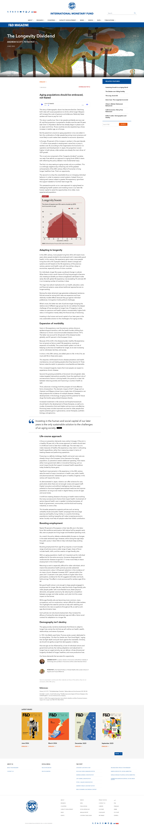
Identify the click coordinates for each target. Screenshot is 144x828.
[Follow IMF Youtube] (21, 12)
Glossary (101, 809)
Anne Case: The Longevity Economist (117, 100)
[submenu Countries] (56, 20)
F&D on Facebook (46, 768)
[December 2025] (85, 726)
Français (116, 806)
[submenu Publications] (115, 20)
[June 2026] (32, 726)
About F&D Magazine (12, 768)
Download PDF (84, 87)
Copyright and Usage (86, 815)
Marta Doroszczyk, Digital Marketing (121, 771)
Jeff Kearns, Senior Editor (83, 779)
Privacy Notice (103, 800)
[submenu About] (33, 20)
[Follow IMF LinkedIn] (12, 12)
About (30, 20)
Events (62, 815)
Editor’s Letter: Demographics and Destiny (116, 117)
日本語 (115, 809)
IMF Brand (101, 815)
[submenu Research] (44, 20)
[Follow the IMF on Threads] (18, 12)
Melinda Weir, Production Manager (120, 768)
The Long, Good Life (112, 96)
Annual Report (84, 812)
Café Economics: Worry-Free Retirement (114, 111)
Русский (116, 812)
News (82, 20)
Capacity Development (67, 20)
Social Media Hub (85, 809)
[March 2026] (58, 726)
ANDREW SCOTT (15, 42)
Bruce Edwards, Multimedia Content (86, 789)
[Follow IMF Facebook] (10, 12)
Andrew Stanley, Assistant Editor (85, 786)
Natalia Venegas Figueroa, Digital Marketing (123, 775)
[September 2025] (112, 726)
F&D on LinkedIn (46, 771)
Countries (51, 20)
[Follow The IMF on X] (8, 12)
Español (116, 815)
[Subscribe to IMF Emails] (26, 12)
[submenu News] (85, 20)
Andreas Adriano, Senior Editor (85, 775)
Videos (90, 20)
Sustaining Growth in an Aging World (117, 87)
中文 (115, 803)
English (42, 82)
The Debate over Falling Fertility (115, 91)
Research (40, 20)
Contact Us (10, 771)
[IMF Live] (34, 12)
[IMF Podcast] (23, 12)
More (117, 754)
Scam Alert (102, 812)
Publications (109, 20)
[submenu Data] (102, 20)
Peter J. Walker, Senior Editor (84, 782)
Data (99, 20)
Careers (101, 806)
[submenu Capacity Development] (77, 20)
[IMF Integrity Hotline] (29, 12)
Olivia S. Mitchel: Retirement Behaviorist (114, 105)
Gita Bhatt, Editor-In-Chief (83, 768)
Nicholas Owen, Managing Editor (85, 771)
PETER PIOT (29, 42)
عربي (115, 800)
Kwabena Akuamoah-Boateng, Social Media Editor (123, 779)
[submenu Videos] (94, 20)
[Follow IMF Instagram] (15, 12)
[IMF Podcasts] (108, 823)
